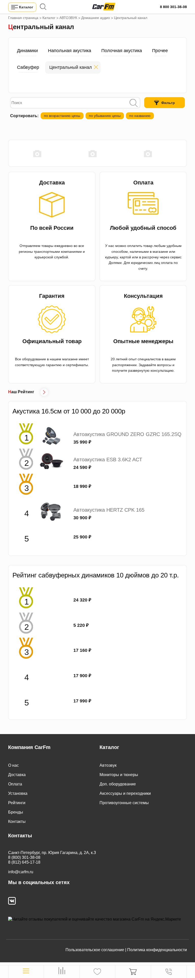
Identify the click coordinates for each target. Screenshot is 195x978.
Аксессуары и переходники (125, 793)
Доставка (17, 775)
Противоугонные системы (124, 803)
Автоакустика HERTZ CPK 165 (108, 510)
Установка (17, 793)
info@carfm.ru (20, 872)
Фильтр (168, 103)
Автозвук (108, 765)
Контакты (17, 821)
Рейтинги (16, 803)
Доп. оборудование (118, 784)
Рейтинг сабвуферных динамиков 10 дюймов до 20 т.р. (95, 575)
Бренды (15, 812)
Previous (10, 153)
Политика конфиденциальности (157, 950)
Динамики (27, 50)
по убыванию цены (105, 116)
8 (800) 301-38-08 (24, 857)
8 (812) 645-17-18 (24, 862)
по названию (140, 116)
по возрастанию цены (62, 116)
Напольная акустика (69, 50)
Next (184, 153)
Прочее (160, 50)
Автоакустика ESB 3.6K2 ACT (107, 459)
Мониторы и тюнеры (119, 775)
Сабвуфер (28, 67)
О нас (13, 765)
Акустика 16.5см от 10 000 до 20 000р (68, 411)
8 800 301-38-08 (173, 7)
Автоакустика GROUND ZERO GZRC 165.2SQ (127, 434)
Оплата (15, 784)
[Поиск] (133, 103)
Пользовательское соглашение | (96, 950)
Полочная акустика (121, 50)
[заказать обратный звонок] (168, 971)
